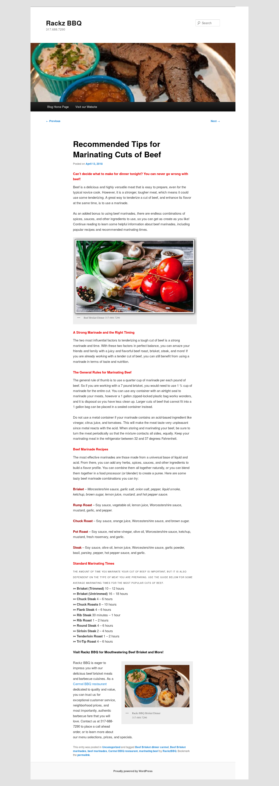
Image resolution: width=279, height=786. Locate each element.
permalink (83, 755)
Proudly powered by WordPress (133, 771)
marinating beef (148, 751)
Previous (53, 121)
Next (215, 121)
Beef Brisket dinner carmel (152, 747)
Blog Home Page (58, 107)
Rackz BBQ (64, 22)
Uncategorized (111, 747)
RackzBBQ (169, 751)
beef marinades (97, 751)
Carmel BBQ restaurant (90, 683)
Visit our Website (86, 107)
